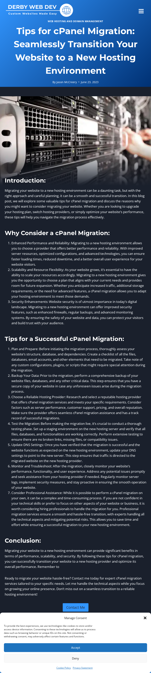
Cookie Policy (63, 667)
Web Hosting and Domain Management (75, 21)
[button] (145, 618)
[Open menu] (141, 9)
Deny (75, 658)
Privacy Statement (83, 667)
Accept (75, 647)
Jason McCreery (66, 82)
